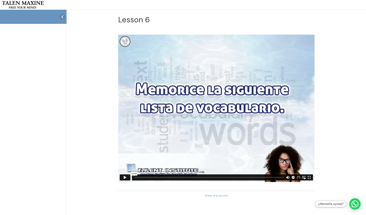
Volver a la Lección (216, 195)
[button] (355, 204)
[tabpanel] (216, 108)
